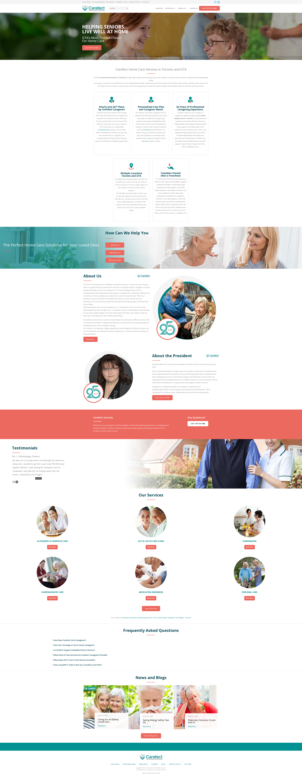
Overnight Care (114, 253)
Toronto (188, 618)
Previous (13, 481)
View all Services (151, 608)
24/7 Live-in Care (115, 260)
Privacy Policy (135, 2)
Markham (133, 618)
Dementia (146, 130)
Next (16, 481)
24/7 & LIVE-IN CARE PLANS (151, 541)
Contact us (194, 8)
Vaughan (171, 618)
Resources (110, 2)
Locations (86, 2)
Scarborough (162, 618)
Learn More (173, 58)
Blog (125, 2)
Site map (145, 2)
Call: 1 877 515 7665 (198, 424)
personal (145, 141)
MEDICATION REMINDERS (151, 592)
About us (181, 8)
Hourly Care (114, 245)
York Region (179, 618)
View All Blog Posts (151, 736)
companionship (103, 130)
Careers (119, 2)
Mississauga (142, 618)
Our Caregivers (98, 2)
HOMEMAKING (250, 541)
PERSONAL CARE (249, 592)
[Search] (127, 8)
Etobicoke (125, 618)
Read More (90, 339)
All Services (169, 8)
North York (152, 618)
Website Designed (147, 773)
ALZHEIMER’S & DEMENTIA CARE (52, 541)
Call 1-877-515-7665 (209, 8)
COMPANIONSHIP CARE (52, 592)
